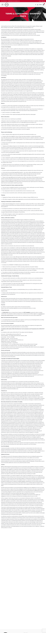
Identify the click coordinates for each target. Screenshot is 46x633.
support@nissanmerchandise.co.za (28, 122)
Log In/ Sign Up (42, 1)
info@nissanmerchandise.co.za (14, 1)
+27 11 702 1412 (4, 1)
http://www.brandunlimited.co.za (16, 339)
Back (23, 11)
